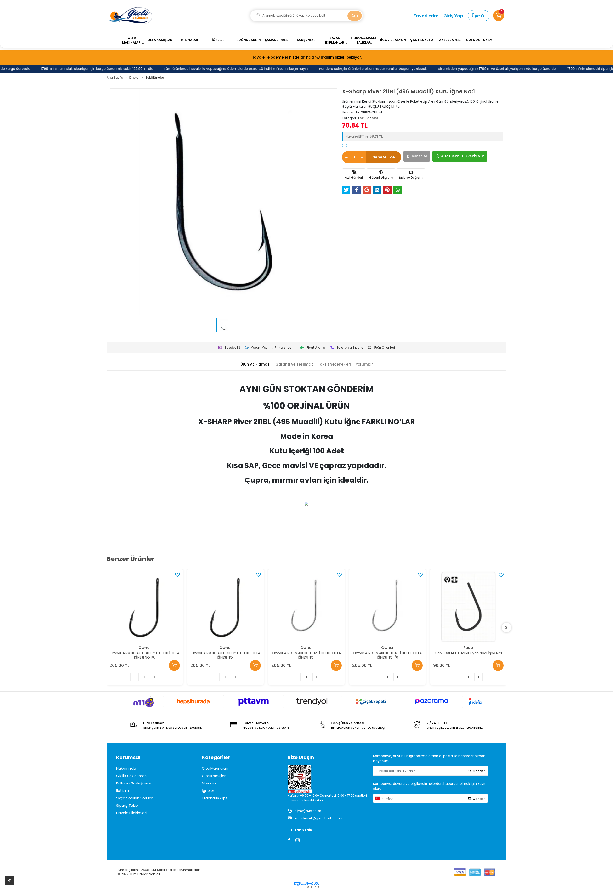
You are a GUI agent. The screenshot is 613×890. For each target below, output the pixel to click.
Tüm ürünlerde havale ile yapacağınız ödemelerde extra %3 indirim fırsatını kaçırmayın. (218, 68)
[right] (506, 627)
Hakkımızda (126, 768)
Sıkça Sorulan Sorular (134, 797)
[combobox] (378, 798)
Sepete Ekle (384, 157)
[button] (498, 15)
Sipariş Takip (127, 805)
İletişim (122, 790)
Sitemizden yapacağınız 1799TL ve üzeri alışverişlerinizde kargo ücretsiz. (480, 68)
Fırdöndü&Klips (214, 797)
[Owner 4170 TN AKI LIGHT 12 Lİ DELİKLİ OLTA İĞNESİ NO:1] (306, 606)
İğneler (208, 790)
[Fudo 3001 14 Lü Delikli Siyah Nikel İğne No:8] (468, 606)
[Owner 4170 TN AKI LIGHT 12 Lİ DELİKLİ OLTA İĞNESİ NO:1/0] (387, 606)
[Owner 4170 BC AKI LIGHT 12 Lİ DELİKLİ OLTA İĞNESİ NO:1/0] (144, 606)
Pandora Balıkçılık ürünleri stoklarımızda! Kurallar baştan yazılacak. (356, 68)
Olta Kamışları (214, 775)
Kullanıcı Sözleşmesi (133, 783)
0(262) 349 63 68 (307, 811)
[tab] (255, 364)
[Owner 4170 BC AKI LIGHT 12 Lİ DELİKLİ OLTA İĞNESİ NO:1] (225, 606)
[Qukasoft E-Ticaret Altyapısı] (306, 885)
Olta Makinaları (215, 768)
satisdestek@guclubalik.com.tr (319, 818)
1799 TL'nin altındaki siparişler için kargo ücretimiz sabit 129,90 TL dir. (79, 68)
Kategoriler (216, 757)
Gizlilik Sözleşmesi (131, 775)
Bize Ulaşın (301, 757)
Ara (354, 15)
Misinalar (209, 783)
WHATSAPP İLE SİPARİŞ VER (462, 156)
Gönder (479, 771)
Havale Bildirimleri (131, 812)
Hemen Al (418, 156)
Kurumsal (128, 757)
